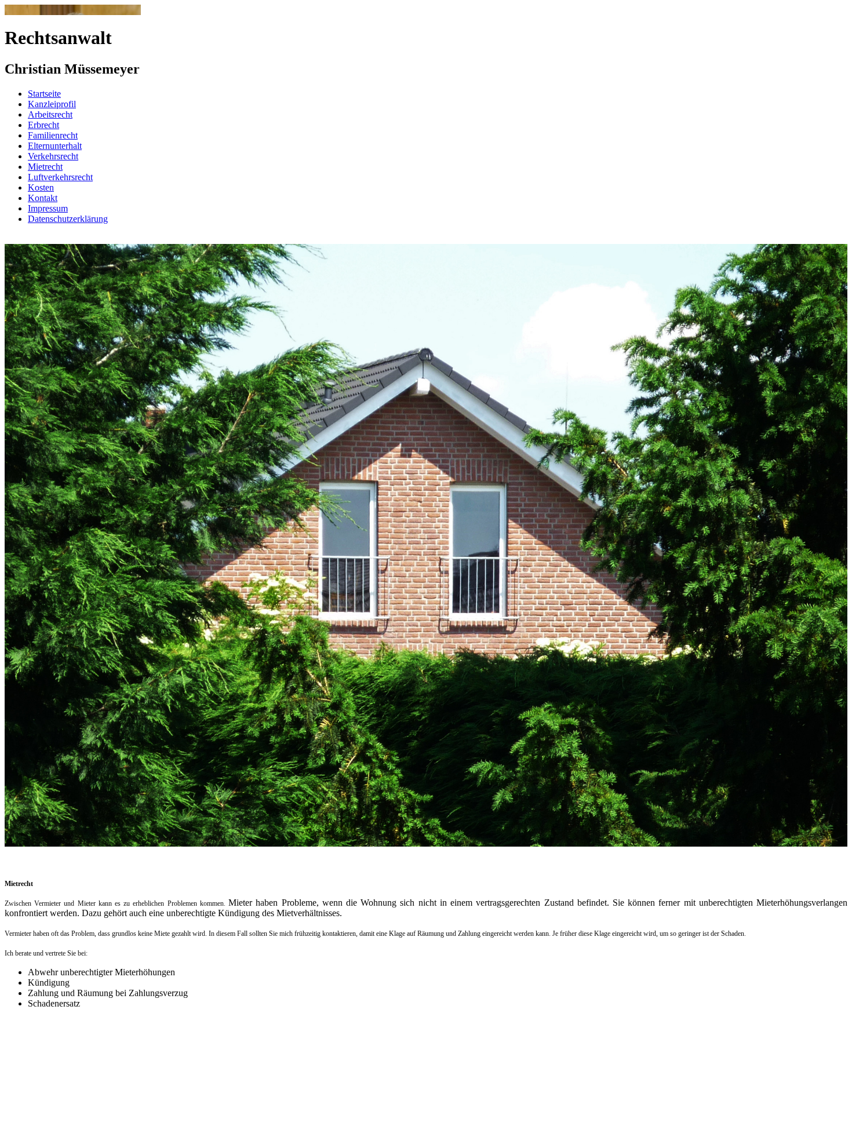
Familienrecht (53, 135)
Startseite (44, 94)
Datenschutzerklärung (68, 219)
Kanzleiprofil (52, 104)
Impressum (48, 208)
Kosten (41, 187)
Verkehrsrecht (53, 156)
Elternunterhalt (55, 146)
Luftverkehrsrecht (60, 177)
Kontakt (42, 198)
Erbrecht (43, 125)
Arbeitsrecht (50, 114)
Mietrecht (45, 167)
